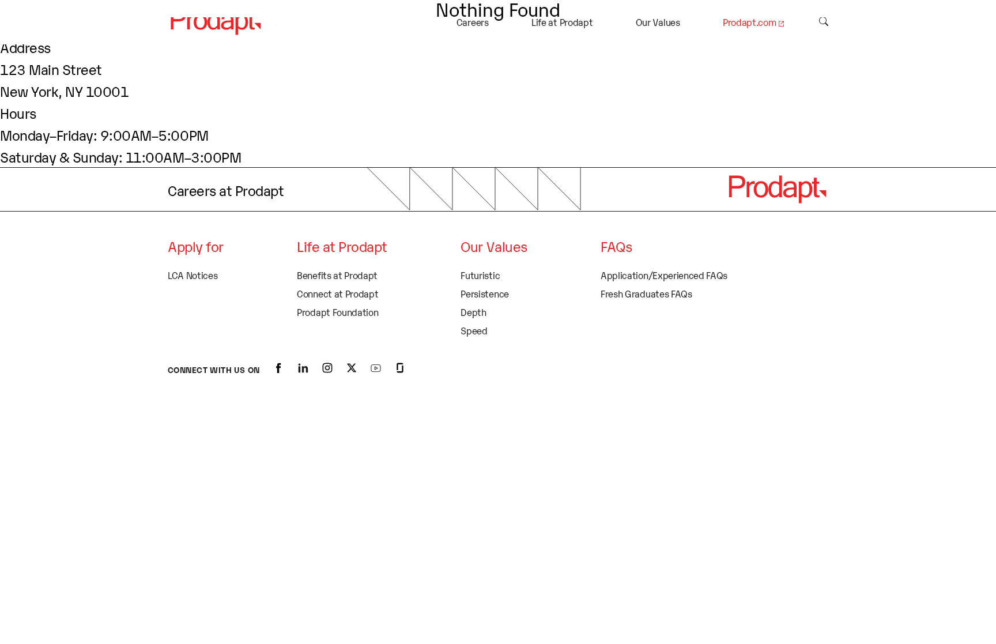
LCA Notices (192, 275)
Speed (474, 330)
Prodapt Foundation (337, 312)
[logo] (777, 189)
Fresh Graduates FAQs (646, 293)
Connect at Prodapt (337, 293)
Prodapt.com (749, 22)
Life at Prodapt (562, 22)
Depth (473, 312)
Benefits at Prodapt (337, 275)
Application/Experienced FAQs (664, 275)
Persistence (484, 293)
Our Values (658, 22)
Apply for (196, 245)
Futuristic (480, 275)
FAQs (616, 245)
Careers (472, 22)
